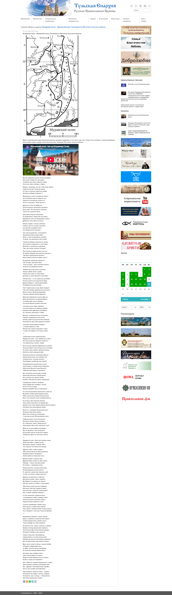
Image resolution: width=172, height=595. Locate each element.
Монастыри (115, 19)
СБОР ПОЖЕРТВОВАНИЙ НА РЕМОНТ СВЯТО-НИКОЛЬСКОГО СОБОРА (139, 132)
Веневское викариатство (74, 20)
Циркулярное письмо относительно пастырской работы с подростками (132, 105)
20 (136, 284)
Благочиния (103, 19)
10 (123, 279)
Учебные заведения (127, 20)
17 (123, 284)
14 (140, 279)
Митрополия (25, 19)
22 (145, 284)
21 (140, 284)
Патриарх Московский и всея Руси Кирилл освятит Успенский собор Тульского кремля (139, 124)
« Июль (125, 299)
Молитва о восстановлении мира (139, 84)
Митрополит (37, 19)
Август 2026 (136, 259)
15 (145, 279)
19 (132, 284)
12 (132, 279)
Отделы (93, 19)
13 (136, 279)
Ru (149, 6)
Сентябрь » (145, 299)
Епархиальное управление (50, 20)
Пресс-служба (143, 20)
